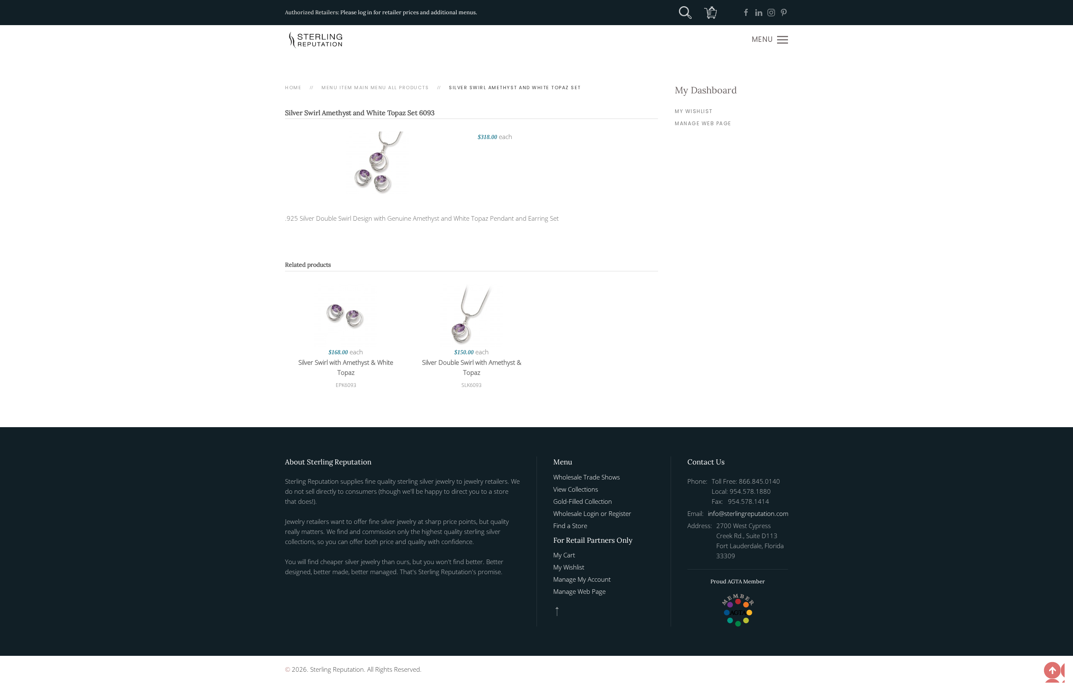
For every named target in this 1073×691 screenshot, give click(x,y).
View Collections (575, 489)
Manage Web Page (703, 123)
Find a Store (570, 525)
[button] (770, 39)
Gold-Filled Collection (582, 501)
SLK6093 (471, 385)
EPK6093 (346, 385)
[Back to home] (316, 39)
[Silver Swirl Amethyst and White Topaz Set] (377, 162)
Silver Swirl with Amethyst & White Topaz (345, 367)
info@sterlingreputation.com (748, 513)
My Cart (564, 555)
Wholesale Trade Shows (586, 477)
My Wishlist (694, 111)
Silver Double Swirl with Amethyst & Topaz (471, 367)
